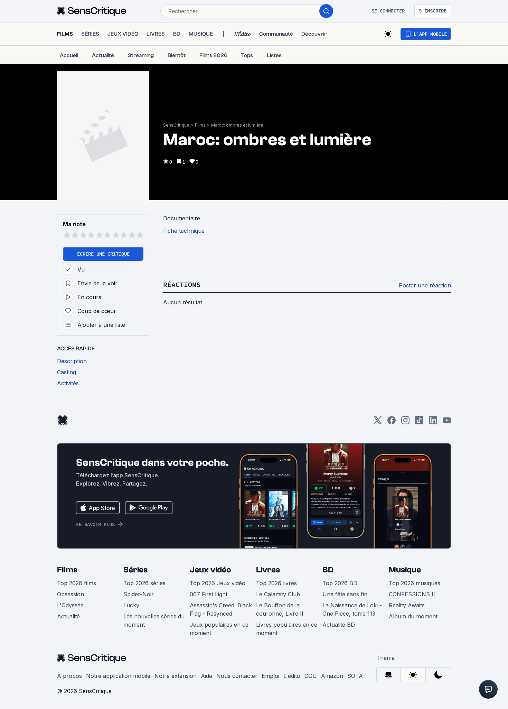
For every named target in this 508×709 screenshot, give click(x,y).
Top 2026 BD (339, 583)
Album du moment (413, 616)
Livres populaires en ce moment (286, 628)
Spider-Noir (138, 594)
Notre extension (175, 675)
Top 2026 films (76, 583)
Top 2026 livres (276, 583)
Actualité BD (338, 624)
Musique (405, 569)
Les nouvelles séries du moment (154, 620)
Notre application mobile (118, 675)
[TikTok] (419, 422)
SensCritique (176, 125)
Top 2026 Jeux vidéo (217, 583)
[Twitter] (378, 422)
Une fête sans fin (344, 594)
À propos (69, 675)
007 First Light (208, 594)
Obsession (70, 594)
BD (327, 569)
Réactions (181, 284)
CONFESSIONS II (412, 594)
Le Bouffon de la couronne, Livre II (279, 609)
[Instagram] (405, 422)
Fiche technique (184, 230)
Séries (135, 569)
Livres (268, 569)
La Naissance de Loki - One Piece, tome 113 (352, 609)
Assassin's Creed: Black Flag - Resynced (221, 609)
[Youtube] (447, 422)
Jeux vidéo (210, 569)
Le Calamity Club (278, 594)
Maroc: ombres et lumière (237, 125)
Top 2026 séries (144, 583)
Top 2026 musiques (414, 583)
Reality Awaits (407, 605)
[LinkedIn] (433, 422)
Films (200, 125)
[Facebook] (391, 422)
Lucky (131, 605)
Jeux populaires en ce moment (219, 628)
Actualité (68, 616)
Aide (206, 675)
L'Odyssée (70, 605)
